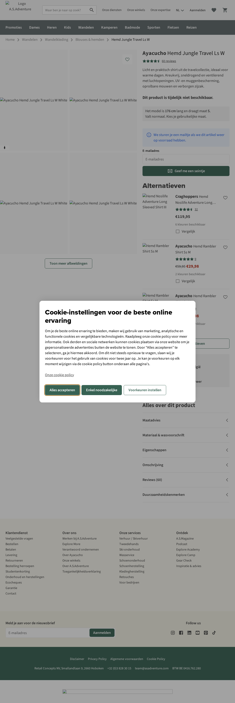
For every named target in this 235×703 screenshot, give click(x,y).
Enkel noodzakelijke (101, 390)
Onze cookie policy (59, 374)
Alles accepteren (62, 390)
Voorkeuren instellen (145, 390)
